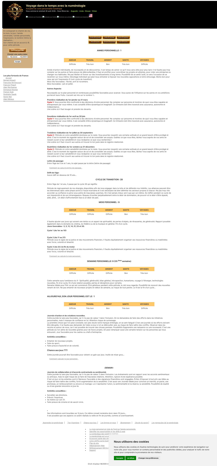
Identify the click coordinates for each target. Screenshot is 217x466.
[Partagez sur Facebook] (34, 17)
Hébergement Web (97, 446)
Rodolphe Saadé (9, 94)
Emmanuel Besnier (10, 90)
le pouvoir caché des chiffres (101, 439)
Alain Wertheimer (10, 87)
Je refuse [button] (130, 458)
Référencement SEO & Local (100, 448)
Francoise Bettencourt (12, 83)
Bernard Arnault (9, 80)
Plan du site (94, 443)
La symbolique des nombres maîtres (103, 434)
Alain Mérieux (8, 99)
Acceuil (9, 78)
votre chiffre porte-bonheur (100, 441)
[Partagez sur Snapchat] (81, 17)
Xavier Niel (7, 97)
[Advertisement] (17, 177)
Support (92, 450)
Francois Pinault (9, 85)
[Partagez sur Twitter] (49, 17)
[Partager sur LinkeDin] (64, 17)
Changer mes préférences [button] (148, 458)
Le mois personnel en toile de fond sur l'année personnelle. (112, 429)
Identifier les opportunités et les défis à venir (107, 432)
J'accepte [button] (119, 458)
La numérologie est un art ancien (102, 436)
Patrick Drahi (8, 92)
